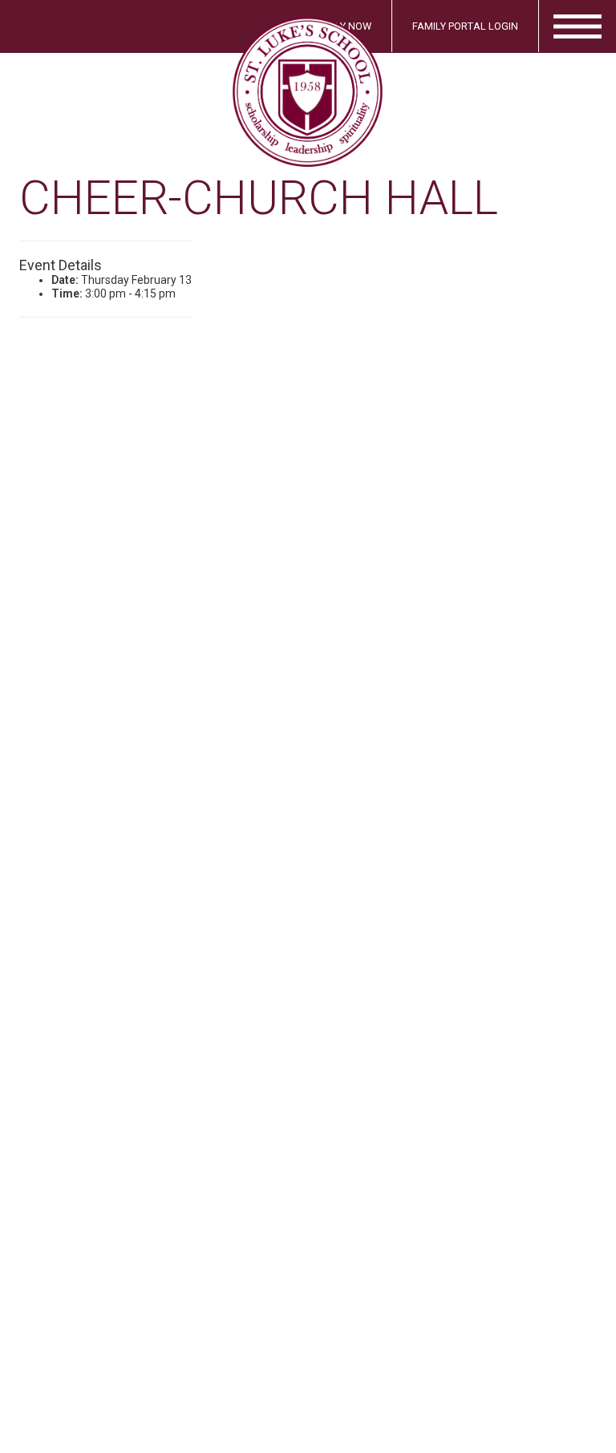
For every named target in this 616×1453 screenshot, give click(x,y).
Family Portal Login (465, 26)
